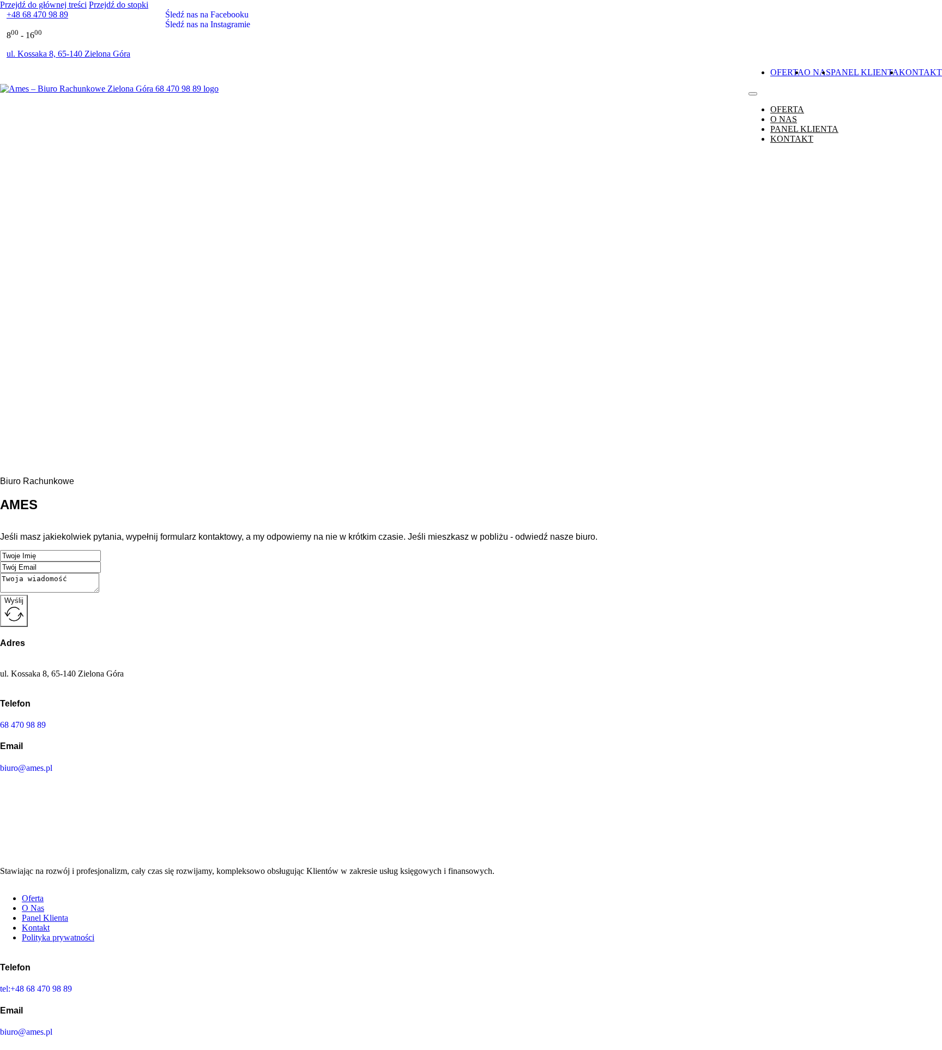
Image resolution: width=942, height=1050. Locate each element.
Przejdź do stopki (118, 4)
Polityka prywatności (58, 937)
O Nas (817, 72)
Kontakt (920, 72)
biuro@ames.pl (26, 768)
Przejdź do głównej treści (43, 4)
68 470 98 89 (23, 724)
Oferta (787, 72)
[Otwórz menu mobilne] (752, 93)
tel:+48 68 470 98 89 (36, 988)
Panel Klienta (865, 72)
